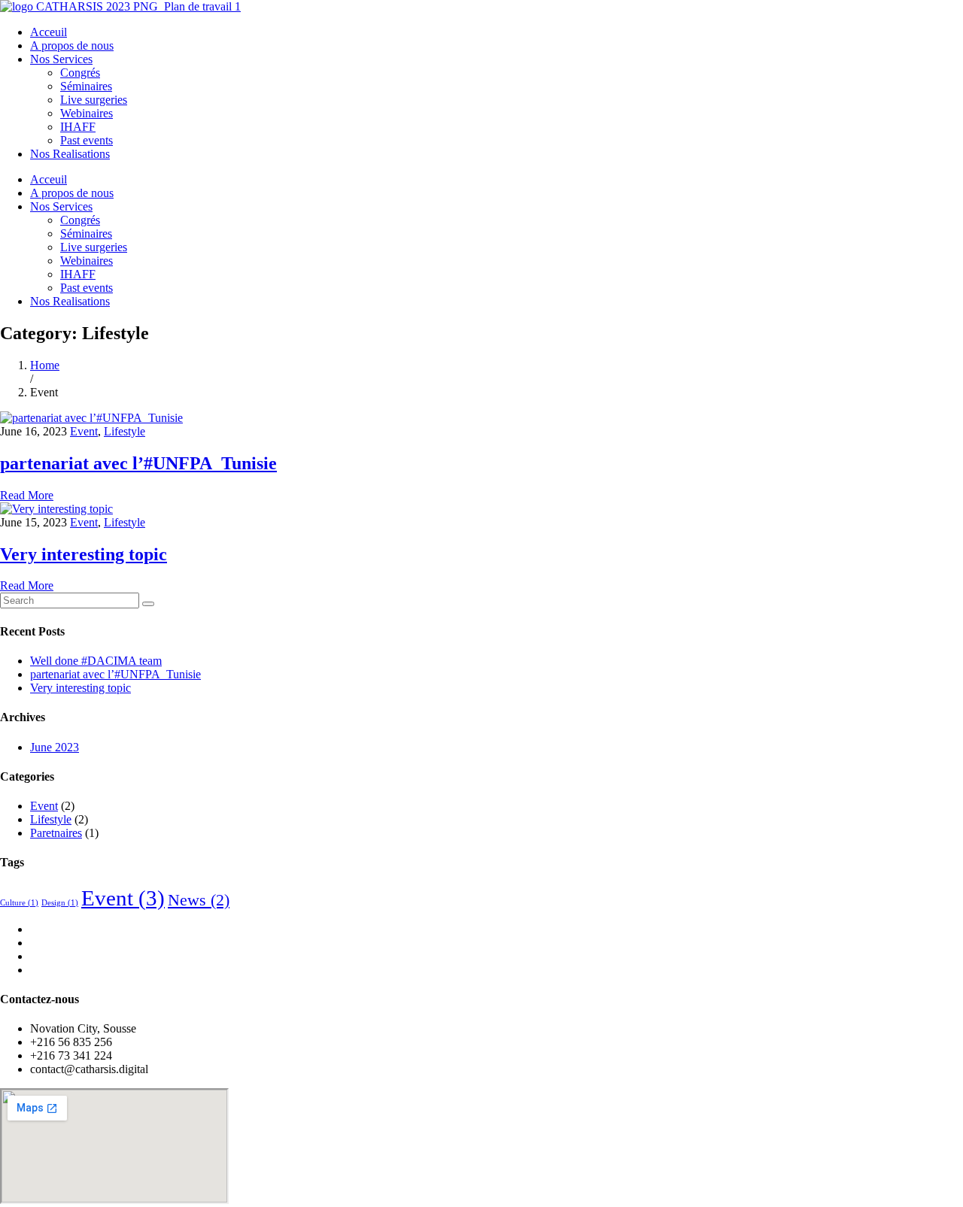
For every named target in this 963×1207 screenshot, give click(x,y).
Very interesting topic (83, 554)
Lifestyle (124, 431)
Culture (19, 903)
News (198, 900)
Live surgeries (93, 99)
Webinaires (86, 113)
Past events (86, 140)
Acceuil (48, 32)
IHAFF (78, 126)
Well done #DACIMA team (96, 660)
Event (84, 431)
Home (44, 365)
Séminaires (86, 86)
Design (59, 903)
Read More (26, 495)
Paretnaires (56, 832)
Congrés (80, 72)
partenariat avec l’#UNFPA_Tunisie (138, 463)
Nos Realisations (70, 153)
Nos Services (61, 59)
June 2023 (54, 747)
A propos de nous (72, 45)
